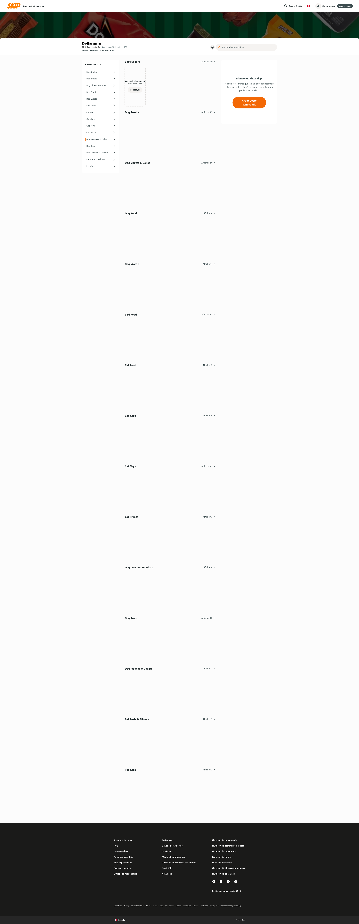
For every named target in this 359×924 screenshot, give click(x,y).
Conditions (118, 906)
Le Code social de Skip (154, 906)
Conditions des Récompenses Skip (228, 906)
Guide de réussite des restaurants (179, 862)
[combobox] (248, 47)
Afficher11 (207, 314)
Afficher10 (207, 162)
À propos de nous (123, 840)
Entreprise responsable (125, 873)
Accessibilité (169, 906)
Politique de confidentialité (134, 906)
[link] (100, 72)
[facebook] (221, 882)
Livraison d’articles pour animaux (228, 868)
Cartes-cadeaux (122, 851)
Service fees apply (90, 50)
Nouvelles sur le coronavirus (203, 906)
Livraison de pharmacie (223, 873)
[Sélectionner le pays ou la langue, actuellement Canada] (308, 6)
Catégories (90, 64)
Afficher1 (208, 668)
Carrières (166, 851)
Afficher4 (208, 263)
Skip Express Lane (123, 862)
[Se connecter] (318, 6)
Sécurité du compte (183, 906)
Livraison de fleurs (221, 856)
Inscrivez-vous (345, 6)
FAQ (116, 845)
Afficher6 (208, 415)
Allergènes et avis (107, 50)
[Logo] (14, 6)
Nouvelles (167, 873)
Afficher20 (207, 61)
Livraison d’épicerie (222, 862)
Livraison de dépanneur (224, 851)
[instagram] (228, 882)
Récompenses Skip (123, 856)
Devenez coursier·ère (173, 845)
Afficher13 (207, 617)
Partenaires (167, 840)
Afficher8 (208, 213)
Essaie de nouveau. (135, 84)
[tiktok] (235, 882)
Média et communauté (173, 856)
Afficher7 (208, 516)
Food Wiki (167, 868)
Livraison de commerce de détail (228, 845)
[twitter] (214, 882)
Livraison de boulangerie (224, 840)
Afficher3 (208, 365)
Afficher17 (207, 112)
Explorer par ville (122, 868)
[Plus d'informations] (212, 47)
